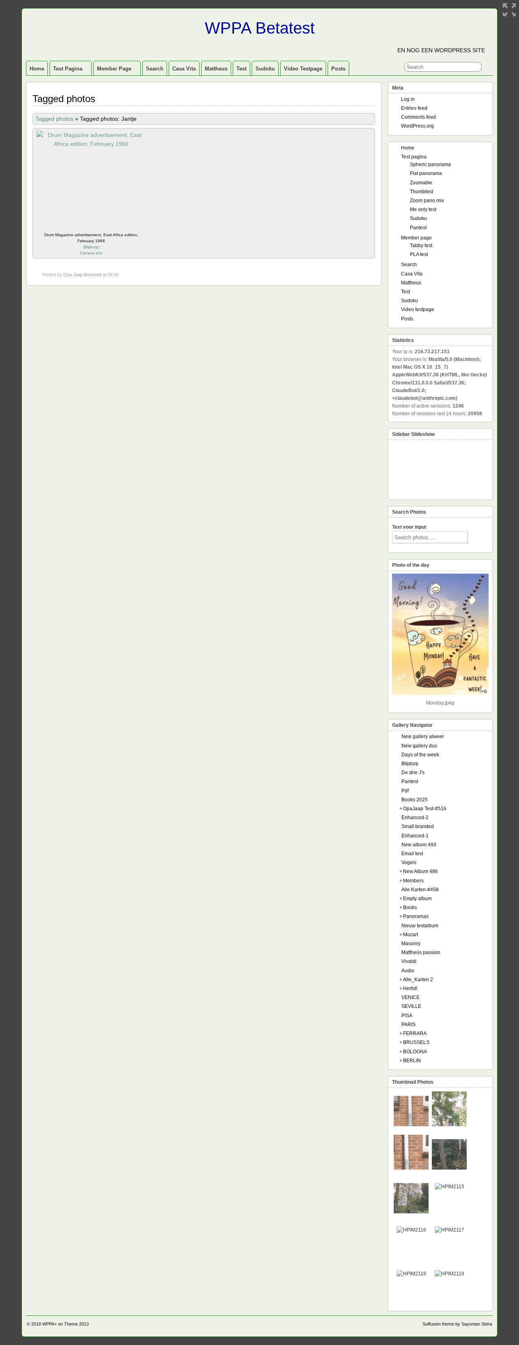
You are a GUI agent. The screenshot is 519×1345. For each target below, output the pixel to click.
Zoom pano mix (427, 200)
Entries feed (414, 108)
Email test (412, 853)
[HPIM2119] (449, 1274)
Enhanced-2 (415, 817)
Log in (408, 99)
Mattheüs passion (420, 952)
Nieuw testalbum (419, 926)
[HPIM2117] (449, 1230)
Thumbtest (421, 191)
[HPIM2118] (411, 1274)
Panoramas (416, 916)
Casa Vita (184, 69)
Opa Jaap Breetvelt (82, 274)
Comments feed (418, 117)
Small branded (417, 826)
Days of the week (420, 755)
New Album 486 (420, 871)
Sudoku (265, 69)
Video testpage (303, 69)
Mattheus (216, 69)
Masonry (410, 943)
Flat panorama (426, 173)
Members (413, 881)
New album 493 (418, 845)
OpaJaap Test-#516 (424, 808)
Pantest (418, 228)
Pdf (405, 791)
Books (410, 907)
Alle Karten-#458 (420, 889)
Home (37, 69)
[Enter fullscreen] (509, 9)
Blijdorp (91, 247)
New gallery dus (419, 746)
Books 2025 (414, 800)
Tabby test (421, 245)
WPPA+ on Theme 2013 (65, 1324)
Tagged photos (54, 118)
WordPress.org (417, 126)
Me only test (423, 209)
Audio (407, 971)
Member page (114, 69)
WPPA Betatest (260, 28)
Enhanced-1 (415, 836)
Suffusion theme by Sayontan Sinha (457, 1324)
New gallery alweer (422, 736)
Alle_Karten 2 (418, 979)
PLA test (419, 254)
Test (241, 69)
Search (154, 69)
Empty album (417, 898)
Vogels (408, 862)
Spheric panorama (430, 164)
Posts (338, 69)
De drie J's (413, 772)
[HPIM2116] (411, 1230)
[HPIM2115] (449, 1186)
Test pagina (67, 69)
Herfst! (410, 988)
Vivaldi (408, 961)
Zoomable (421, 183)
